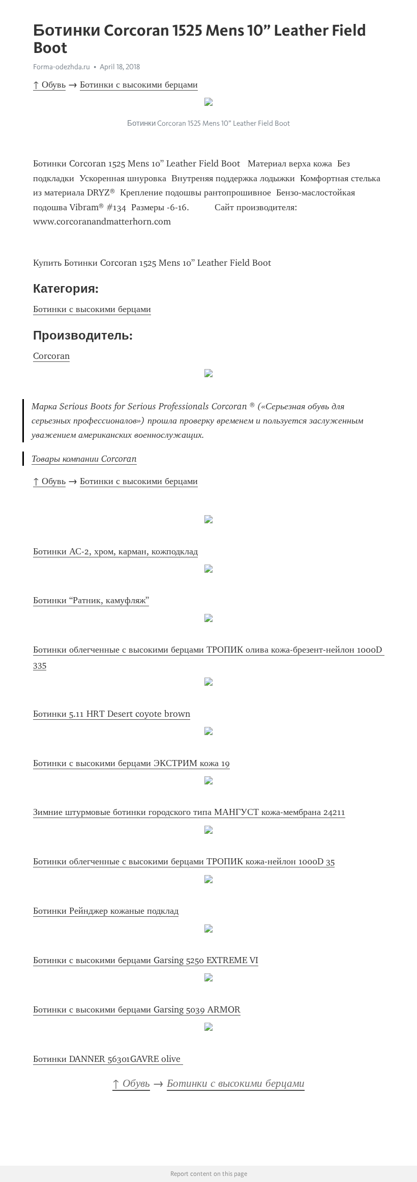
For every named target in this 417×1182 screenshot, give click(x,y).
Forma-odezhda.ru (61, 66)
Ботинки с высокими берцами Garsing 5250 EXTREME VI (145, 960)
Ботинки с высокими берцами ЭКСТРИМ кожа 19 (131, 763)
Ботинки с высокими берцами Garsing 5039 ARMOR (137, 1009)
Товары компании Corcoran (84, 458)
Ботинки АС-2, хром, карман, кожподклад (115, 551)
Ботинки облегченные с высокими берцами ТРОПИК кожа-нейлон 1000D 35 (184, 861)
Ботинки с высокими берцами (139, 84)
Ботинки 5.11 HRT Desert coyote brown (111, 713)
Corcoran (51, 355)
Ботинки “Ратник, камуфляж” (91, 600)
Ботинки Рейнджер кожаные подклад (105, 910)
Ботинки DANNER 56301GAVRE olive (108, 1058)
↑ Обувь (49, 84)
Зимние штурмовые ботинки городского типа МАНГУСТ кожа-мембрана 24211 (189, 812)
